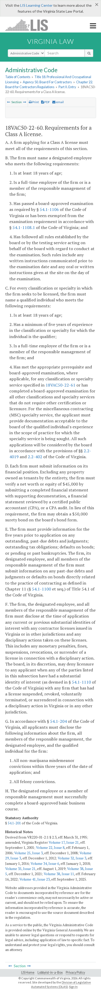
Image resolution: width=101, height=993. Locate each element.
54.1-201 (14, 823)
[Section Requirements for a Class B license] (8, 102)
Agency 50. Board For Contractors (47, 82)
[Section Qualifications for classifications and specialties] (24, 102)
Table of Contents (17, 77)
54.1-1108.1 (23, 227)
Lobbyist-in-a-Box (50, 972)
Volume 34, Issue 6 (45, 863)
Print (35, 102)
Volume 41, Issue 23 (34, 879)
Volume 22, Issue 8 (50, 847)
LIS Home (27, 972)
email (59, 102)
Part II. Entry (67, 87)
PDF (47, 102)
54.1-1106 (49, 209)
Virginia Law (50, 41)
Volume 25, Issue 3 (28, 853)
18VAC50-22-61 (60, 385)
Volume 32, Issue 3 (72, 858)
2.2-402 (35, 456)
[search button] (89, 53)
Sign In (73, 986)
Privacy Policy (75, 972)
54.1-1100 (41, 589)
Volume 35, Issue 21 (20, 868)
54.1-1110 (81, 682)
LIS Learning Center (36, 5)
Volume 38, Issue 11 (59, 874)
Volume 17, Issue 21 (64, 842)
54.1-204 (58, 721)
